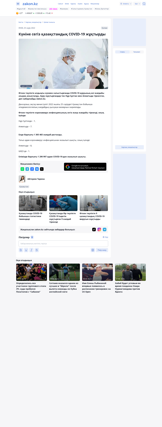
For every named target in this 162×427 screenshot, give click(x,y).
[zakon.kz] (30, 3)
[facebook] (32, 169)
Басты (21, 22)
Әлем (67, 4)
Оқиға (80, 4)
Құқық (86, 4)
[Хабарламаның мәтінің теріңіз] (63, 243)
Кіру (106, 237)
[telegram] (27, 169)
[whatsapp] (22, 169)
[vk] (37, 169)
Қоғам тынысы (49, 22)
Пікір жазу (102, 250)
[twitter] (42, 169)
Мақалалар (95, 4)
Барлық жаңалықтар (33, 22)
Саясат (60, 4)
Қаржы (73, 4)
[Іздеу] (144, 4)
